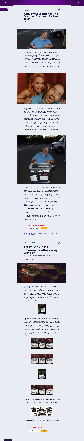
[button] (8, 2)
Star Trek (30, 107)
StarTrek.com (30, 233)
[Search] (75, 2)
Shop (46, 2)
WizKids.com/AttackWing (38, 366)
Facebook (25, 234)
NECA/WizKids (32, 286)
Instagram (55, 233)
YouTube (28, 234)
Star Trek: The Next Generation (30, 242)
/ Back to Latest (4, 9)
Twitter (33, 234)
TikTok (52, 233)
